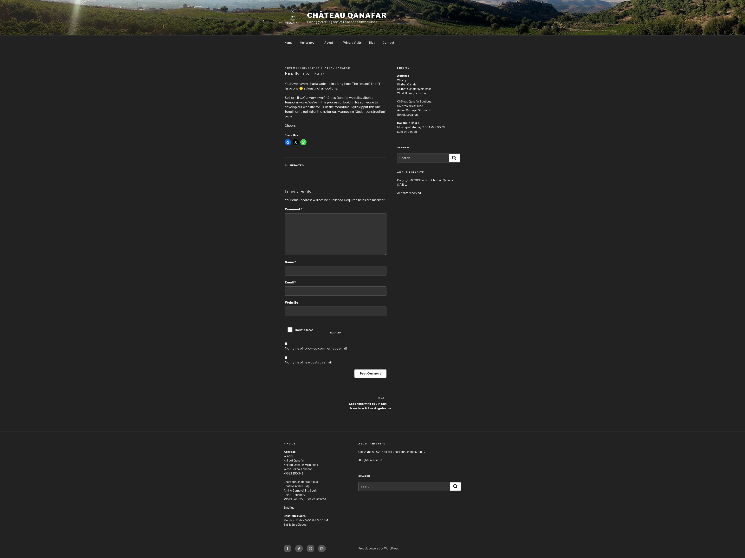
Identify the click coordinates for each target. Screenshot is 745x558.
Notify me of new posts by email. (308, 362)
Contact (388, 42)
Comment (293, 209)
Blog (372, 42)
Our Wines (307, 42)
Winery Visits (352, 42)
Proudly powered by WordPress (378, 548)
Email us (289, 507)
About (328, 42)
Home (288, 42)
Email (290, 282)
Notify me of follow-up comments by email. (316, 348)
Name (290, 262)
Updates (297, 165)
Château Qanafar (347, 15)
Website (291, 302)
